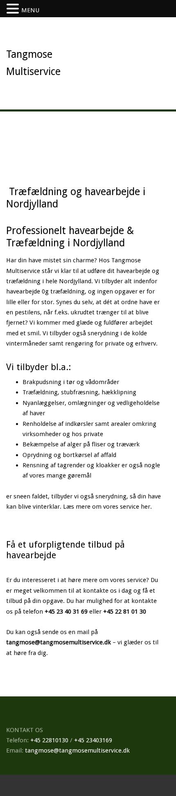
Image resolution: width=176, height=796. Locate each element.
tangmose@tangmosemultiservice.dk (58, 642)
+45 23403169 (93, 740)
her (145, 506)
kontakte (95, 590)
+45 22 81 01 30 (124, 611)
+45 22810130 (49, 740)
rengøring (79, 343)
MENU (30, 10)
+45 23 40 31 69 (66, 611)
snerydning (103, 333)
